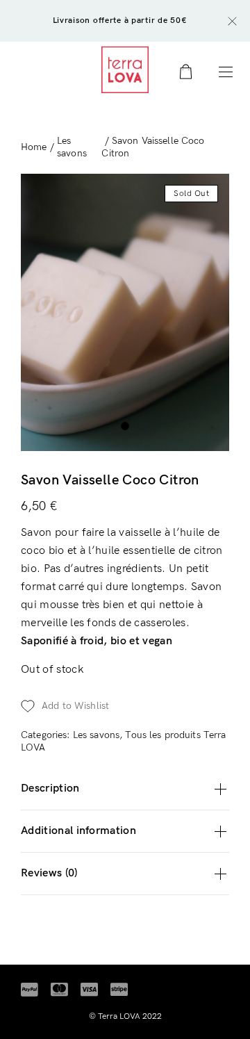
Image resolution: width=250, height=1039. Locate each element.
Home (34, 147)
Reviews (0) (49, 873)
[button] (125, 706)
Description (50, 788)
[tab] (125, 789)
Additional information (78, 830)
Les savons (72, 147)
